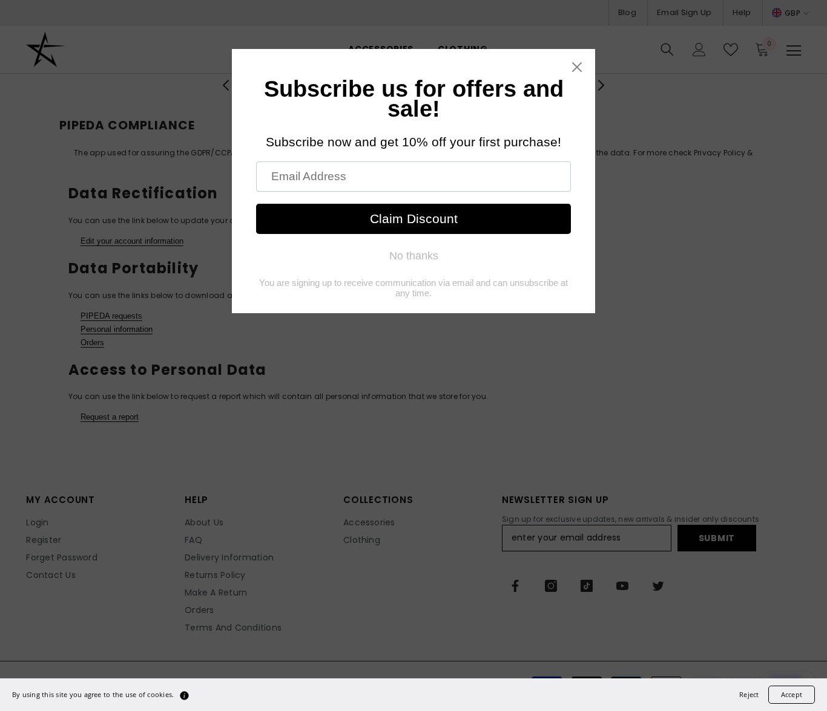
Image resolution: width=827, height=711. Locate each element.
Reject (749, 694)
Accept (791, 694)
